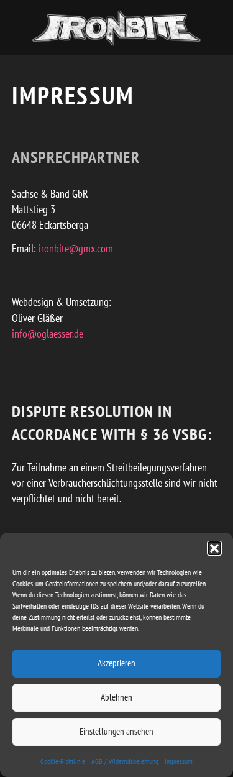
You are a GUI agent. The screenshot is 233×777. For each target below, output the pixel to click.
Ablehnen (116, 697)
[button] (214, 548)
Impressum (179, 761)
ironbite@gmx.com (76, 248)
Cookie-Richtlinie (62, 761)
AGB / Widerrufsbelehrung (124, 761)
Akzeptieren (116, 663)
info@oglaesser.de (47, 333)
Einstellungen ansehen (116, 731)
